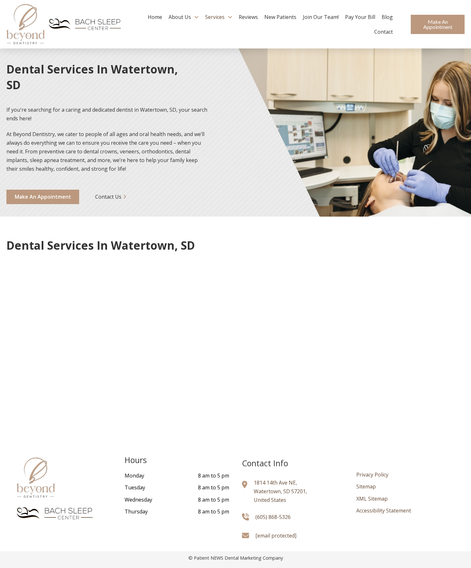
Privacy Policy (372, 474)
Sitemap (366, 486)
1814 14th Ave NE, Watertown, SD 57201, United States (280, 491)
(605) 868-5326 (273, 517)
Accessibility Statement (383, 510)
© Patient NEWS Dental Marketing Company (235, 558)
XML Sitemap (372, 498)
